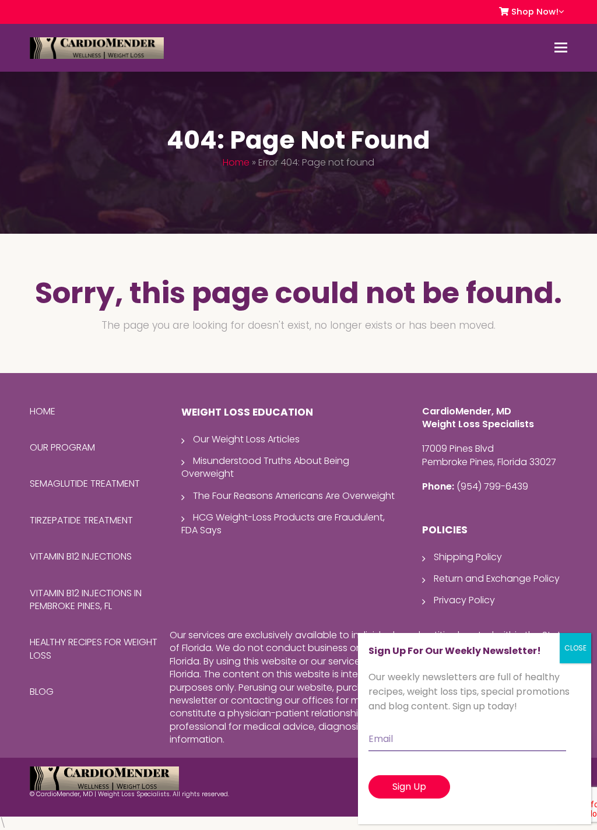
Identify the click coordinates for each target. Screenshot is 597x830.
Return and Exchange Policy (497, 578)
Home (236, 162)
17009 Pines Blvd (458, 448)
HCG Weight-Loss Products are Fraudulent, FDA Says (283, 524)
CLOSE (575, 648)
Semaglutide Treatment (85, 483)
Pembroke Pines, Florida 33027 (489, 462)
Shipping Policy (468, 557)
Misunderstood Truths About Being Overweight (265, 467)
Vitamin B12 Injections (81, 556)
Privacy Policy (464, 600)
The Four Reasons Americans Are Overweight (294, 495)
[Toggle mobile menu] (560, 48)
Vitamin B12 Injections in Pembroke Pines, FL (86, 599)
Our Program (62, 447)
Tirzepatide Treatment (81, 520)
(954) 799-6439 (492, 486)
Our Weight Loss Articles (246, 439)
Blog (42, 691)
